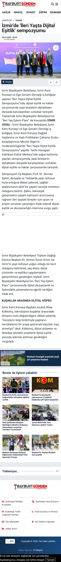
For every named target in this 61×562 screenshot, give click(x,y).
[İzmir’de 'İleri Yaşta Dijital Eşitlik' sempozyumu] (30, 60)
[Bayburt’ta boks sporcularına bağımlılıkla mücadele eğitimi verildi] (15, 384)
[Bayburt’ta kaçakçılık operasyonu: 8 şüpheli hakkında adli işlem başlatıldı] (45, 384)
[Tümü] (57, 471)
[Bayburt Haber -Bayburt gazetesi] (19, 4)
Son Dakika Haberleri (45, 521)
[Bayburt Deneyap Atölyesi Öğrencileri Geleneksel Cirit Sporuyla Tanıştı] (15, 442)
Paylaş (9, 82)
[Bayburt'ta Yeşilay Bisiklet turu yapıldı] (45, 442)
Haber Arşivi (11, 528)
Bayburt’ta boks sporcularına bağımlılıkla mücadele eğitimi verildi (15, 397)
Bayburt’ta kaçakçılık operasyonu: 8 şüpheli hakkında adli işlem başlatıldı (45, 397)
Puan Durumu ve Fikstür (46, 511)
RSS (11, 541)
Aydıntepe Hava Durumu (47, 501)
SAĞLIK (6, 12)
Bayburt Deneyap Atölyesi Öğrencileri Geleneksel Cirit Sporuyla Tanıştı (14, 454)
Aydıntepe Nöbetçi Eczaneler (12, 503)
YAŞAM (18, 20)
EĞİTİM (43, 12)
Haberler (7, 20)
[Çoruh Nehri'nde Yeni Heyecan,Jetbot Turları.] (45, 412)
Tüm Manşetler (12, 521)
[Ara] (52, 4)
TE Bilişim (38, 550)
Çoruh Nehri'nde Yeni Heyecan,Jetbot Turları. (42, 423)
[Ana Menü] (56, 4)
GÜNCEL (18, 12)
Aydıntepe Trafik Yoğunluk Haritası (11, 513)
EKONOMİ (55, 12)
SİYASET (31, 12)
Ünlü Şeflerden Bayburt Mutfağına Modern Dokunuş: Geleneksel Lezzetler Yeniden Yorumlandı (15, 426)
